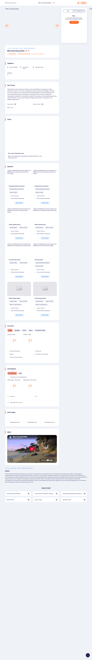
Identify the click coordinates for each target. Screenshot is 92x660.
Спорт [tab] (24, 330)
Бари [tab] (20, 373)
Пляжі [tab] (10, 330)
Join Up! (9, 48)
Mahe (21, 48)
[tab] (68, 11)
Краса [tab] (30, 330)
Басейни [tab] (17, 330)
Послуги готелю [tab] (40, 330)
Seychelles (15, 48)
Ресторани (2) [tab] (12, 373)
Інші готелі (46, 488)
